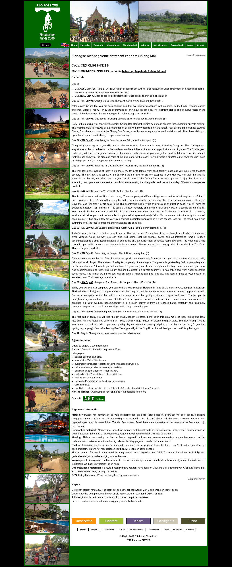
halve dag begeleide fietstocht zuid (144, 71)
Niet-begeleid (130, 45)
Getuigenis (165, 521)
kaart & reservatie (196, 55)
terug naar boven (196, 479)
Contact (201, 45)
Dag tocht (98, 45)
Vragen (190, 45)
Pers (167, 530)
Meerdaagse (113, 45)
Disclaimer (154, 530)
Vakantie (145, 45)
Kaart (138, 521)
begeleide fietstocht (113, 96)
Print (193, 521)
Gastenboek (177, 45)
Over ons (177, 530)
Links (122, 530)
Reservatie (84, 521)
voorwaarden (136, 530)
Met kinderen (160, 45)
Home (74, 45)
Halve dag (85, 45)
